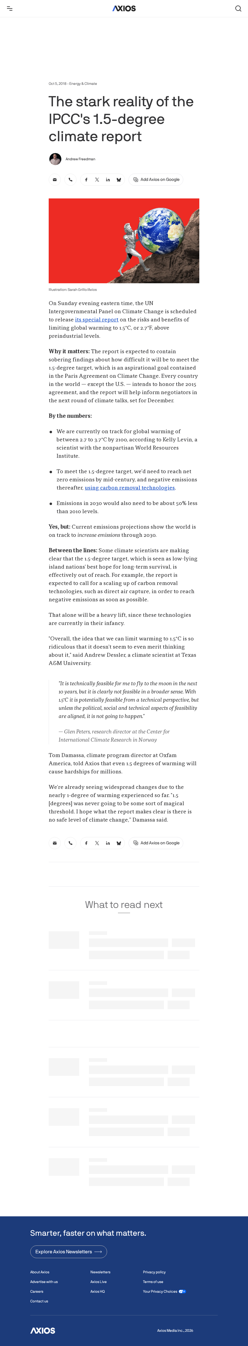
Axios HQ (97, 1291)
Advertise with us (44, 1282)
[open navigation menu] (9, 8)
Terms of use (153, 1282)
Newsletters (100, 1272)
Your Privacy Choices (160, 1291)
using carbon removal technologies (130, 488)
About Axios (39, 1272)
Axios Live (98, 1282)
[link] (55, 179)
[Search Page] (238, 8)
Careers (36, 1291)
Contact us (39, 1301)
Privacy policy (154, 1272)
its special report (97, 320)
